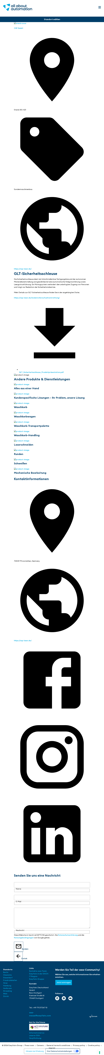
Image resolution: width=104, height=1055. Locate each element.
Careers (40, 1045)
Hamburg (7, 985)
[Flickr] (64, 998)
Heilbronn (7, 988)
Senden (22, 949)
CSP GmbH (18, 28)
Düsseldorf (8, 977)
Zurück (22, 958)
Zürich (6, 996)
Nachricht (18, 906)
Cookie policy (94, 1045)
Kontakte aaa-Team (38, 971)
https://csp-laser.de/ (23, 269)
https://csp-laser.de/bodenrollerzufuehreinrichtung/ (37, 298)
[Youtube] (70, 998)
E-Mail (16, 893)
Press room (29, 1045)
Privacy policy (79, 1045)
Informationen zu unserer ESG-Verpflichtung (36, 1035)
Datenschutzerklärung (68, 935)
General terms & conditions (58, 1045)
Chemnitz (7, 975)
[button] (99, 7)
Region (34, 976)
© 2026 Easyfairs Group (12, 1045)
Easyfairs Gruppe (36, 979)
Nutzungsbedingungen (24, 938)
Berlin (5, 972)
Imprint (52, 1048)
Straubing (7, 991)
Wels (5, 993)
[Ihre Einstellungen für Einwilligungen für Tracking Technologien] (99, 1052)
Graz (5, 983)
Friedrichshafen (10, 980)
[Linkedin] (57, 998)
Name (16, 881)
